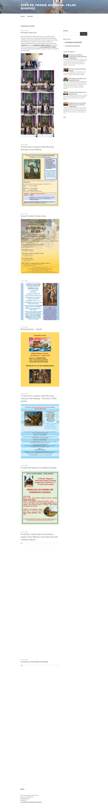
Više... (64, 117)
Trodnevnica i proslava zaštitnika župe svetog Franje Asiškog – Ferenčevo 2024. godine (39, 398)
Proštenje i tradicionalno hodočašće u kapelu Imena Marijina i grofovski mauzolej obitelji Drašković (39, 537)
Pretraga (65, 30)
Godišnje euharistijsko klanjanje (34, 662)
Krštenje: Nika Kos (29, 32)
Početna (23, 16)
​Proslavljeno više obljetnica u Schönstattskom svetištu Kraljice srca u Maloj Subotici (78, 56)
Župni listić (30, 16)
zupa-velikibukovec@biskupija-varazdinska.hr (31, 802)
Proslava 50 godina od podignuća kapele (39, 468)
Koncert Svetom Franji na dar (33, 216)
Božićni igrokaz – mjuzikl (31, 329)
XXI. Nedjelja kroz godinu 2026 (73, 42)
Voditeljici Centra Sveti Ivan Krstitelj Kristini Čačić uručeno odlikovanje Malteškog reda (77, 104)
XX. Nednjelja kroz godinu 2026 (72, 45)
